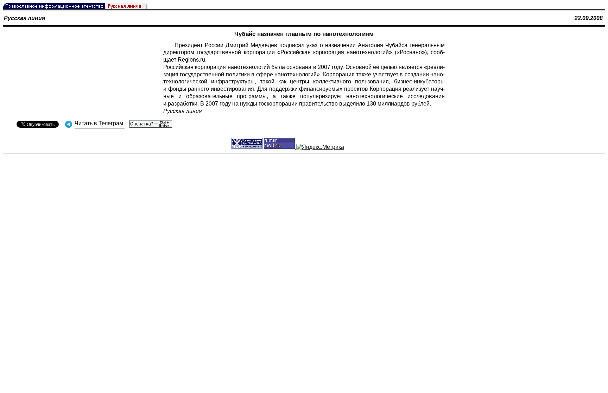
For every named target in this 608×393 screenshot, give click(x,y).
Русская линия (24, 18)
